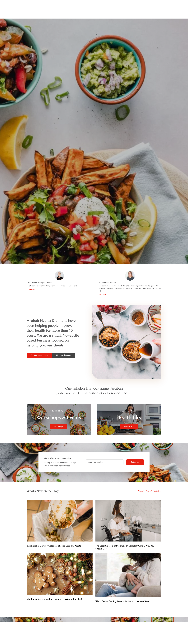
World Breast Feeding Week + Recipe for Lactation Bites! (122, 601)
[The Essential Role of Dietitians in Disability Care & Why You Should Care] (128, 521)
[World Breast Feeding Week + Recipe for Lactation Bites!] (128, 575)
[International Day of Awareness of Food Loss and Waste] (60, 521)
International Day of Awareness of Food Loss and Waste (54, 545)
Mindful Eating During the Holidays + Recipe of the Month (55, 598)
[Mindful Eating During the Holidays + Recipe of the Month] (60, 574)
